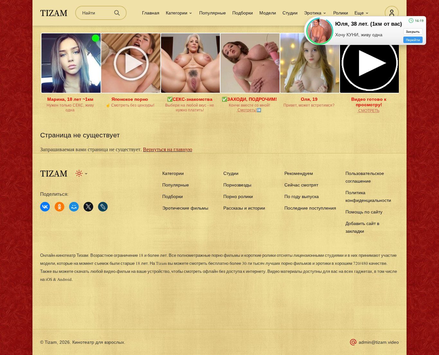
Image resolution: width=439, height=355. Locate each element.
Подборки (242, 12)
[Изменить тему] (81, 173)
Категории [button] (176, 12)
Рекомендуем (298, 173)
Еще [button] (359, 12)
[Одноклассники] (59, 207)
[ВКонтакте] (45, 207)
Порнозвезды (237, 184)
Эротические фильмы (185, 208)
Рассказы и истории (244, 208)
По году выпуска (301, 196)
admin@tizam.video (379, 342)
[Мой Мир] (74, 207)
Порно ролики (238, 196)
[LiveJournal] (103, 207)
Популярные (212, 12)
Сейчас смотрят (301, 184)
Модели (267, 12)
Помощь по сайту (363, 211)
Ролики (340, 12)
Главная (150, 12)
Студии (290, 12)
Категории (173, 173)
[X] (88, 207)
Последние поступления (310, 208)
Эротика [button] (312, 12)
